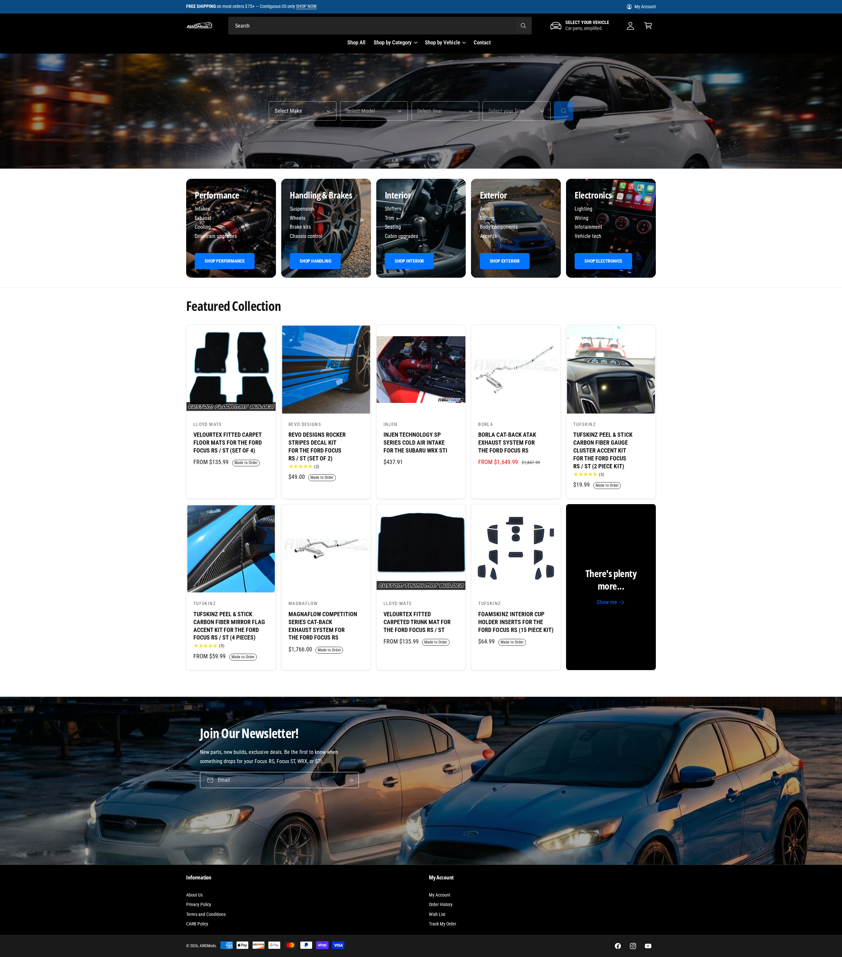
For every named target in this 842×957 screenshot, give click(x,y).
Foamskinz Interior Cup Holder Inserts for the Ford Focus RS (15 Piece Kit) (516, 622)
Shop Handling (315, 261)
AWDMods (208, 946)
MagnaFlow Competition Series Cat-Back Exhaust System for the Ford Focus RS (322, 626)
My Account (645, 6)
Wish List (437, 914)
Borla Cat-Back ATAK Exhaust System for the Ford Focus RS (507, 442)
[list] (421, 228)
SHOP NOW (306, 6)
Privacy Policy (198, 904)
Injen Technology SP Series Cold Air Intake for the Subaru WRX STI (415, 442)
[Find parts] (563, 111)
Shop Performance (225, 261)
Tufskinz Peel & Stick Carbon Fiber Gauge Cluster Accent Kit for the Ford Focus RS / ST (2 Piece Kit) (602, 450)
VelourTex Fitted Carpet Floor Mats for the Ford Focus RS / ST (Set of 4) (227, 442)
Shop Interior (409, 261)
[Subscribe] (351, 780)
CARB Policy (197, 923)
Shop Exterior (505, 261)
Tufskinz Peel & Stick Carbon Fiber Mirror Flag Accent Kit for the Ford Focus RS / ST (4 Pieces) (229, 626)
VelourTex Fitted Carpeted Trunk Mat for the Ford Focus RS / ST (417, 622)
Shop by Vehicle (442, 42)
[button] (648, 26)
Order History (441, 904)
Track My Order (442, 923)
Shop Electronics (603, 261)
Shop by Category (392, 42)
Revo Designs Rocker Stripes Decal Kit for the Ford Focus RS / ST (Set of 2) (317, 446)
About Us (194, 895)
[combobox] (380, 26)
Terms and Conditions (206, 914)
